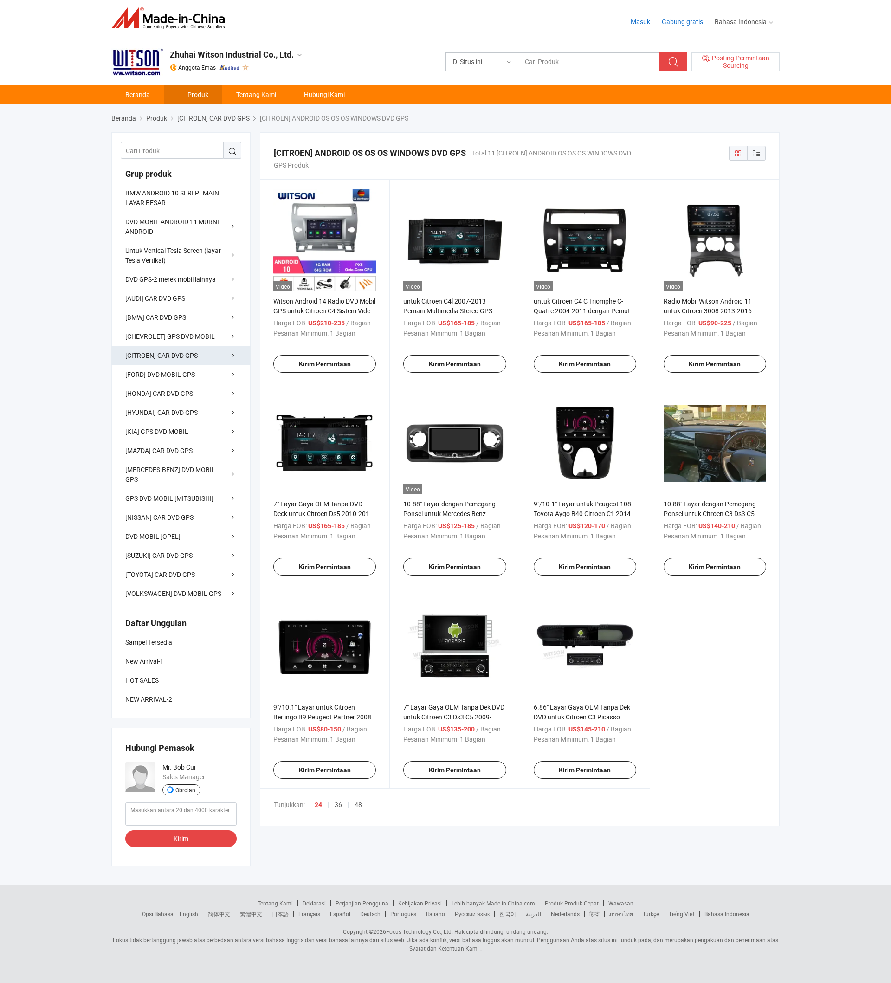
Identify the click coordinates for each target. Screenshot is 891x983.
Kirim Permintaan (325, 364)
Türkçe (651, 914)
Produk (197, 94)
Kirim (181, 838)
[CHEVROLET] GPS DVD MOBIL (170, 336)
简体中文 (219, 914)
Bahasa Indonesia (726, 914)
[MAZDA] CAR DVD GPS (159, 450)
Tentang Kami (256, 94)
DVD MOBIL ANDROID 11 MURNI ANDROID (172, 226)
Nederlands (565, 914)
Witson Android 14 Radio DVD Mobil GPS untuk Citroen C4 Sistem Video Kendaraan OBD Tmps (324, 311)
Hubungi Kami (324, 94)
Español (340, 914)
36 (338, 804)
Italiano (435, 914)
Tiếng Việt (682, 914)
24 (318, 804)
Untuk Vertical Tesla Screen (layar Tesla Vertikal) (173, 255)
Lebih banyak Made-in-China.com (493, 903)
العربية (533, 914)
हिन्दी (594, 914)
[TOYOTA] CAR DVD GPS (160, 574)
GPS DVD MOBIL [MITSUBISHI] (169, 498)
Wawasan (620, 903)
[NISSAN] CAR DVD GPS (159, 517)
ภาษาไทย (621, 914)
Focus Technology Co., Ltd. (419, 931)
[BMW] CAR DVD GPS (155, 317)
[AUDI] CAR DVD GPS (155, 298)
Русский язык (472, 914)
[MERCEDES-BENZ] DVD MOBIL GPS (170, 474)
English (189, 914)
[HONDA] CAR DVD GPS (159, 393)
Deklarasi (314, 903)
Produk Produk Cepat (572, 903)
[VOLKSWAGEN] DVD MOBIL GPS (173, 593)
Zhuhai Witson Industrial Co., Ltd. (232, 54)
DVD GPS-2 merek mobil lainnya (170, 279)
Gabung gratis (682, 21)
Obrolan (185, 790)
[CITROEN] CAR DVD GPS (161, 355)
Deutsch (370, 914)
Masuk (640, 21)
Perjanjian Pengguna (362, 903)
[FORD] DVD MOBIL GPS (160, 374)
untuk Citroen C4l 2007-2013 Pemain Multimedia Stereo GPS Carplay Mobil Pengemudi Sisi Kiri (450, 311)
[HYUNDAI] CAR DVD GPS (161, 412)
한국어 (507, 914)
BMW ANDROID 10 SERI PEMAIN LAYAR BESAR (172, 197)
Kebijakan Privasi (420, 903)
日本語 (280, 914)
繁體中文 (251, 914)
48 (358, 804)
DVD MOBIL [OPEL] (153, 536)
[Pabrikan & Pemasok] (171, 18)
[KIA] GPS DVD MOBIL (156, 431)
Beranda (137, 94)
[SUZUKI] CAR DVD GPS (159, 555)
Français (309, 914)
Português (403, 914)
